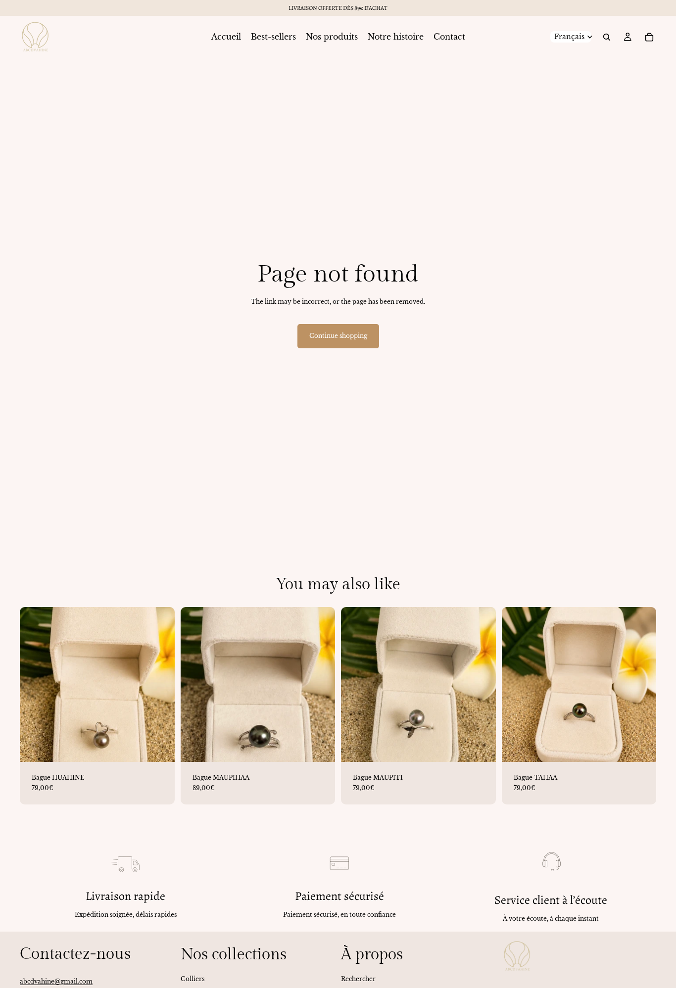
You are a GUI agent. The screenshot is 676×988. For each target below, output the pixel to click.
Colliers (192, 978)
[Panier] (649, 37)
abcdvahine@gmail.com (56, 981)
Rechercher (358, 978)
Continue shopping (338, 335)
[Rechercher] (607, 37)
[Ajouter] (159, 746)
